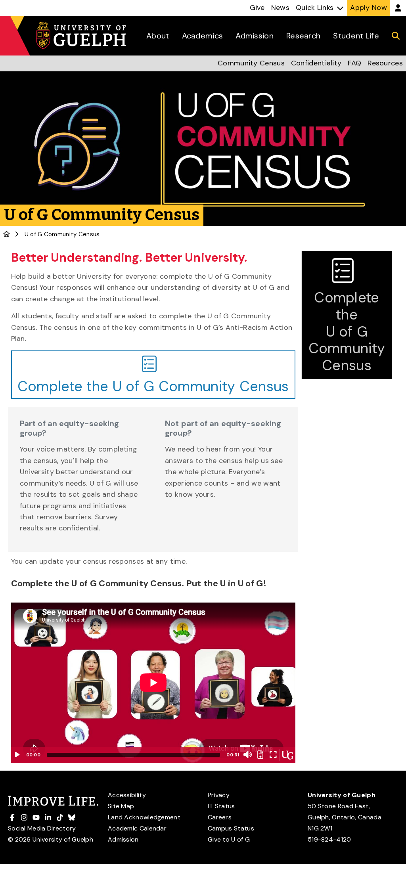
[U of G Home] (6, 234)
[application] (153, 683)
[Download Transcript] (260, 755)
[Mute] (247, 755)
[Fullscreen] (273, 755)
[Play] (17, 755)
